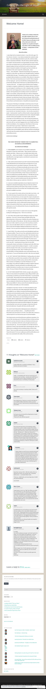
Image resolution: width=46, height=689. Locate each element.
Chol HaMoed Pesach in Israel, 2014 (22, 645)
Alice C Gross (17, 486)
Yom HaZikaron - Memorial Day (21, 632)
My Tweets (6, 671)
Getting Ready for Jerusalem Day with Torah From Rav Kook (27, 652)
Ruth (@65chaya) (18, 527)
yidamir (15, 422)
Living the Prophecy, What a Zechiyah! (12, 608)
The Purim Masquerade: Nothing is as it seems (24, 636)
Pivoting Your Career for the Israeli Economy (13, 606)
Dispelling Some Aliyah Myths (11, 605)
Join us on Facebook (8, 621)
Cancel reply (27, 567)
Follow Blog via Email (9, 576)
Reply (37, 361)
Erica (22, 567)
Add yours (37, 355)
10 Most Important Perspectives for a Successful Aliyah (26, 656)
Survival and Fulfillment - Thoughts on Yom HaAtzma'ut (26, 642)
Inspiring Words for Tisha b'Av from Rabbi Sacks (24, 639)
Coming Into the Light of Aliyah (23, 5)
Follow (6, 583)
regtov (15, 505)
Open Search (43, 14)
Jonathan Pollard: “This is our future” (12, 603)
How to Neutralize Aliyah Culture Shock (12, 610)
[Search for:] (23, 589)
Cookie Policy (23, 686)
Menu (5, 14)
